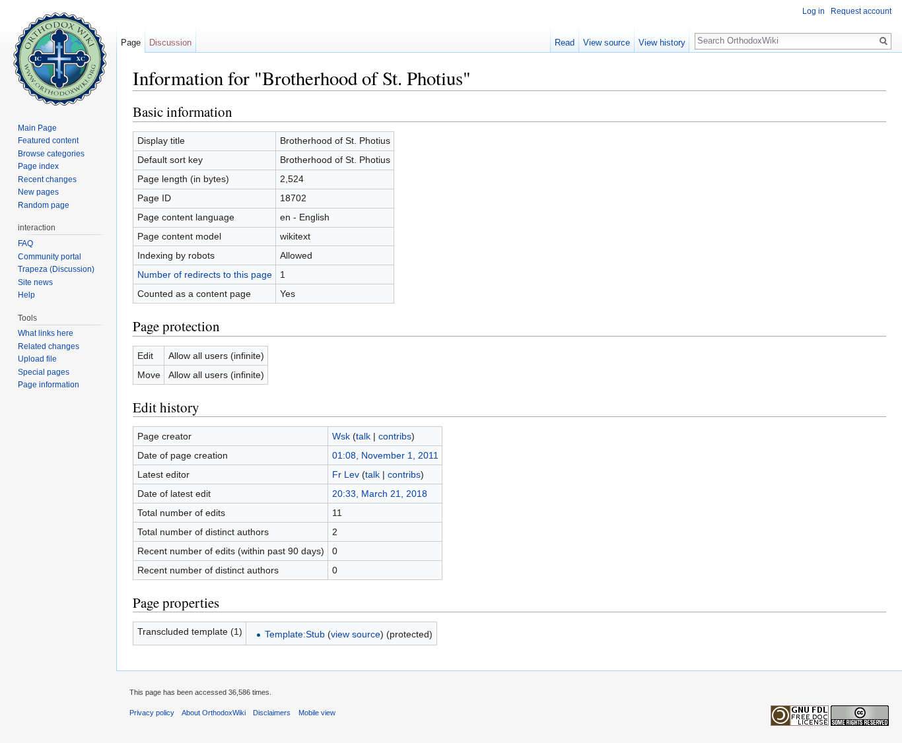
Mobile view (316, 713)
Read (564, 43)
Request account (861, 11)
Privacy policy (151, 713)
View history (662, 43)
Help (26, 295)
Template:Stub (295, 634)
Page (131, 43)
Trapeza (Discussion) (56, 269)
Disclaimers (272, 713)
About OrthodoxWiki (214, 713)
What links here (45, 333)
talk (363, 436)
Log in (813, 11)
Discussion (170, 43)
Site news (35, 282)
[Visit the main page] (58, 53)
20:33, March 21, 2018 (379, 493)
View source (606, 43)
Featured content (48, 140)
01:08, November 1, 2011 (385, 455)
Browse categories (51, 153)
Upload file (37, 359)
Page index (38, 166)
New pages (38, 192)
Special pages (43, 372)
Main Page (37, 128)
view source (355, 634)
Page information (48, 384)
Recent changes (47, 179)
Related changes (48, 346)
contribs (394, 436)
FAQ (25, 243)
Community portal (49, 256)
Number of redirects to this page (204, 274)
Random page (43, 205)
